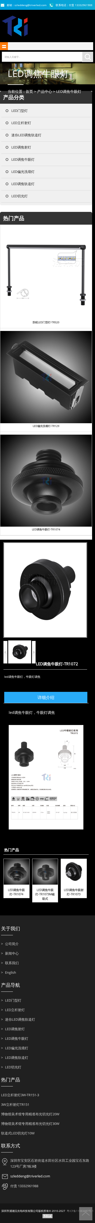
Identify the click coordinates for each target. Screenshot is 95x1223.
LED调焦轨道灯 (23, 183)
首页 (29, 91)
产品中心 (44, 91)
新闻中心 (10, 953)
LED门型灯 (19, 110)
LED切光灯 (19, 196)
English (8, 972)
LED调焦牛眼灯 (68, 91)
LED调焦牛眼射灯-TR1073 (74, 892)
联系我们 (10, 962)
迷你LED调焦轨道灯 (26, 135)
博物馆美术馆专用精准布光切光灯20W (30, 1114)
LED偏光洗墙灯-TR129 (46, 426)
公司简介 (10, 943)
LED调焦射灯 (21, 147)
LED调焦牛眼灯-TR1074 (46, 529)
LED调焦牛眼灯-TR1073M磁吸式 (45, 894)
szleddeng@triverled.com (30, 1176)
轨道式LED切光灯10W (18, 1133)
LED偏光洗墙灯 (23, 171)
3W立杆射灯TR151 (15, 1104)
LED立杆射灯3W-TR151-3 (20, 1095)
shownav (4, 46)
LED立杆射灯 (21, 122)
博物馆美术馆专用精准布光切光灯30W (30, 1123)
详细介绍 (45, 697)
